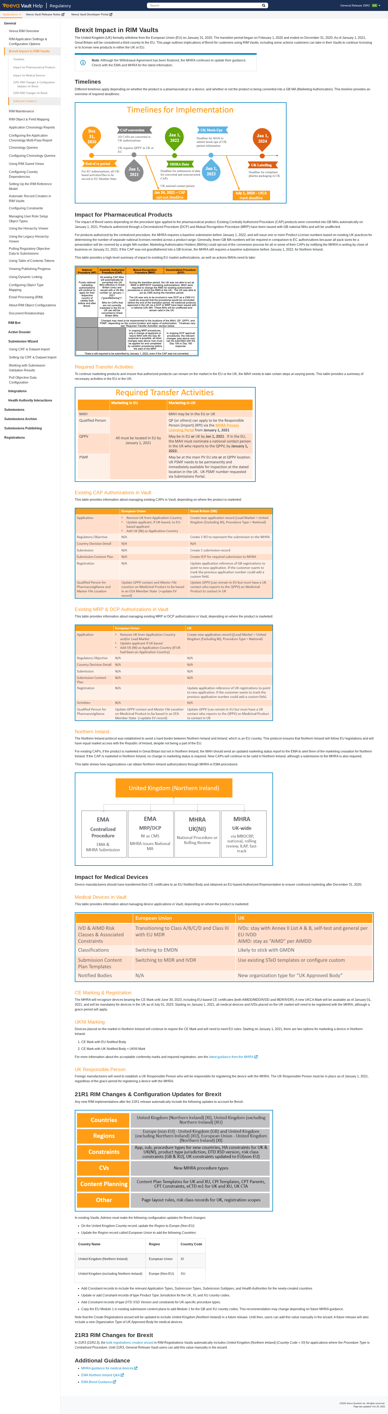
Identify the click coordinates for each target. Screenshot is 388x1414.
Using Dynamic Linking (25, 277)
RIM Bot (14, 323)
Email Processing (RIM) (26, 297)
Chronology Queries (23, 147)
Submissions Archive (20, 419)
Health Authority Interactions (30, 400)
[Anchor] (104, 81)
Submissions (14, 409)
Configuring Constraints (26, 208)
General (10, 23)
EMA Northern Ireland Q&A (100, 1375)
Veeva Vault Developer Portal (89, 14)
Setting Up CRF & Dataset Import (32, 357)
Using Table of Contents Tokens (31, 260)
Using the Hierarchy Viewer (28, 228)
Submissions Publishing (23, 428)
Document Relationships (26, 313)
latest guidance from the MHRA (231, 1057)
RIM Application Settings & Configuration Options (28, 41)
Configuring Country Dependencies (23, 174)
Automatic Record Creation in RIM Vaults (30, 198)
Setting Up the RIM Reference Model (30, 186)
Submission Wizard (23, 341)
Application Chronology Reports (32, 127)
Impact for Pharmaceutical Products (34, 67)
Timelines (18, 59)
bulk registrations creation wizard (129, 1342)
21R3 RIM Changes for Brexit (30, 93)
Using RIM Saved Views (26, 163)
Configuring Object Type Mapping (26, 287)
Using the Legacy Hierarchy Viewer (29, 239)
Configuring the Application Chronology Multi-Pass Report (30, 138)
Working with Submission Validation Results (27, 368)
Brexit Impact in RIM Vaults (29, 51)
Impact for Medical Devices (29, 75)
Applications (10, 14)
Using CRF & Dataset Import (29, 349)
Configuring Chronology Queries (32, 155)
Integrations (17, 391)
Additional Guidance (25, 101)
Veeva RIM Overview (24, 31)
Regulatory (60, 6)
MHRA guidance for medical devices (107, 1368)
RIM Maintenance (21, 111)
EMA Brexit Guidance (96, 1382)
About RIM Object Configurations (32, 305)
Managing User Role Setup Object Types (28, 219)
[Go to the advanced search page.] (263, 5)
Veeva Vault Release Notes (43, 14)
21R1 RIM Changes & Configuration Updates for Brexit (34, 84)
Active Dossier (19, 332)
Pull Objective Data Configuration (23, 380)
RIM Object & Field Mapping (29, 119)
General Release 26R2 (358, 5)
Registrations (14, 437)
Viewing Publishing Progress (30, 269)
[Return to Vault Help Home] (24, 5)
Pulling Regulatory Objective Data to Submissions (29, 251)
